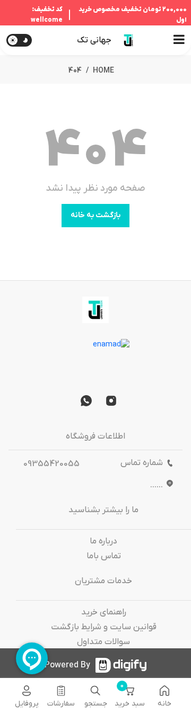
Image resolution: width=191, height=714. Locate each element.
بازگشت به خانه (95, 215)
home (103, 71)
